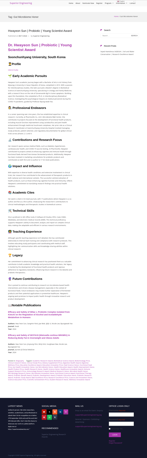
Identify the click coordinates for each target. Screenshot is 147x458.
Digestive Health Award (72, 363)
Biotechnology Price (82, 361)
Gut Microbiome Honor (44, 367)
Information (120, 3)
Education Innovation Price (52, 365)
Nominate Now (88, 3)
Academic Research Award (43, 361)
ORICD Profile (13, 70)
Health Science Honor (51, 369)
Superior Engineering (21, 3)
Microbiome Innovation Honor (42, 373)
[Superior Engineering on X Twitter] (49, 411)
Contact (133, 3)
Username (117, 410)
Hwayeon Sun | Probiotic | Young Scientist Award (40, 31)
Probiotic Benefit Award (23, 375)
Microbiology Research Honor (19, 373)
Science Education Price (17, 380)
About (78, 3)
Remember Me (117, 429)
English (121, 1)
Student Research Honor (58, 380)
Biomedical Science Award (64, 361)
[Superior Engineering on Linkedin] (60, 411)
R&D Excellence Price (40, 377)
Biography (20, 361)
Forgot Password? (115, 443)
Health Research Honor (33, 369)
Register (99, 3)
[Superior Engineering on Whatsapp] (49, 417)
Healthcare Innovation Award (72, 369)
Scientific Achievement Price (38, 380)
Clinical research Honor (17, 363)
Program (108, 3)
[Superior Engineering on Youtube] (44, 411)
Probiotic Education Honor (66, 375)
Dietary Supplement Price (52, 363)
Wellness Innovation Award (79, 380)
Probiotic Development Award (44, 375)
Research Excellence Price (58, 377)
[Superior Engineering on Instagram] (65, 411)
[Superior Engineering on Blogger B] (54, 411)
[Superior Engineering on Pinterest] (44, 417)
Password (117, 419)
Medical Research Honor (59, 371)
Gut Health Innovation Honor (24, 367)
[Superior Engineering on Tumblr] (54, 417)
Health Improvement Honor (83, 367)
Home (71, 3)
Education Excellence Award (31, 365)
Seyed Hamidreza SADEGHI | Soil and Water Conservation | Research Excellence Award (117, 52)
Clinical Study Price (34, 363)
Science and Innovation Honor (80, 377)
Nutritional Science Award (65, 373)
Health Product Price (16, 369)
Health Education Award (63, 367)
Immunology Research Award (38, 371)
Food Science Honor (71, 365)
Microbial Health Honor (79, 371)
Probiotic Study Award (22, 377)
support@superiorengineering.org (88, 415)
